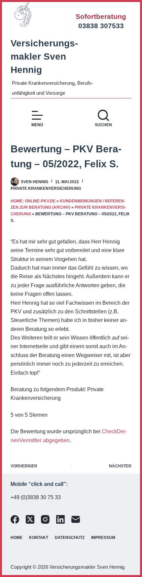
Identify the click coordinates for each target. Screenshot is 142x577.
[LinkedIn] (60, 519)
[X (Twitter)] (30, 519)
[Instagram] (45, 519)
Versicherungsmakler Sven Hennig (44, 56)
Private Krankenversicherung (46, 188)
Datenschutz (70, 537)
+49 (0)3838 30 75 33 (36, 497)
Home (16, 537)
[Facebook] (15, 519)
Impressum (103, 537)
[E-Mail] (75, 519)
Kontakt (38, 537)
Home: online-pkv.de (33, 201)
